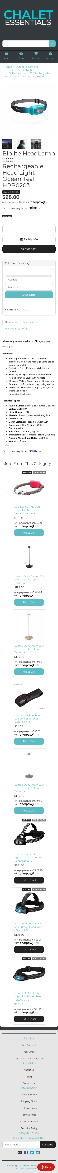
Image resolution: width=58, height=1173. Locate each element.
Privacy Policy (29, 1094)
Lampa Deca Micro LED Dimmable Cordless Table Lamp (29, 579)
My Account (29, 1045)
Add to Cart (29, 532)
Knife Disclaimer (29, 1121)
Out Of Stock (29, 880)
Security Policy (29, 1128)
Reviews (10, 328)
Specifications (31, 322)
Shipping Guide (29, 1101)
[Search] (52, 43)
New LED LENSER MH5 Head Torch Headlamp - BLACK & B (28, 996)
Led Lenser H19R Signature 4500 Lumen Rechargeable (28, 857)
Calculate (29, 294)
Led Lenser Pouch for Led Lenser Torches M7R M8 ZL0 (27, 719)
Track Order (29, 1051)
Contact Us (29, 1083)
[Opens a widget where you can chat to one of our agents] (46, 1167)
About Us (29, 1069)
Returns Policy (29, 1108)
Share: (6, 192)
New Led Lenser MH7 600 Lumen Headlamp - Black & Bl (28, 927)
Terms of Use (29, 1114)
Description (11, 322)
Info (47, 202)
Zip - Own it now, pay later (29, 1058)
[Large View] (7, 144)
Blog (29, 1076)
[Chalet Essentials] (29, 18)
